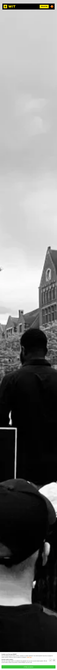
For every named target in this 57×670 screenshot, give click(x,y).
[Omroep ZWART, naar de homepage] (11, 6)
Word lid (44, 6)
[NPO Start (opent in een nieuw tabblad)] (51, 6)
